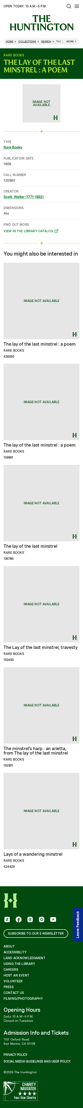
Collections (27, 41)
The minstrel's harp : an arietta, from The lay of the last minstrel (36, 751)
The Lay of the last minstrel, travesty (40, 647)
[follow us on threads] (30, 920)
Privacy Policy (15, 1055)
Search (46, 41)
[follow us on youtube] (53, 920)
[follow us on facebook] (18, 920)
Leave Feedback (78, 924)
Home (9, 41)
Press (9, 987)
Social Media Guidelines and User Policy (37, 1061)
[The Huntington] (41, 23)
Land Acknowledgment (24, 958)
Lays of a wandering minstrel (33, 854)
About (9, 946)
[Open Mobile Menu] (76, 6)
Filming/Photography (23, 998)
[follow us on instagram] (41, 920)
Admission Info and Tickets (36, 1033)
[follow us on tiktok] (7, 920)
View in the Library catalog (28, 231)
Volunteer (13, 981)
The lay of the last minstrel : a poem (40, 344)
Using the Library (19, 964)
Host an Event (16, 975)
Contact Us (14, 993)
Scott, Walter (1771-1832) (24, 197)
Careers (11, 969)
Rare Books (13, 147)
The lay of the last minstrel (30, 546)
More (70, 41)
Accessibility (15, 952)
